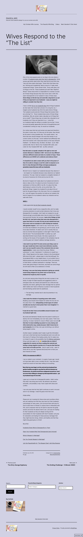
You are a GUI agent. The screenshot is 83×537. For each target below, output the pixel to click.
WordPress (74, 528)
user (25, 454)
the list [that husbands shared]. (42, 205)
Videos (57, 24)
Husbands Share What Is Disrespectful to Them (36, 427)
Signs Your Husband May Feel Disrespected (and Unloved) (40, 431)
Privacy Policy (56, 528)
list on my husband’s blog (39, 106)
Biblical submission (54, 339)
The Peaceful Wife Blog (47, 24)
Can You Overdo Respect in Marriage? (34, 439)
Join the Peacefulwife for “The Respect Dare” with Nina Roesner (41, 443)
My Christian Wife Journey (31, 24)
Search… (8, 483)
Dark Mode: (77, 535)
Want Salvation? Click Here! (69, 24)
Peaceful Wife (11, 18)
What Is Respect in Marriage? (31, 435)
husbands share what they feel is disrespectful (42, 79)
